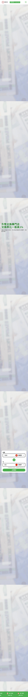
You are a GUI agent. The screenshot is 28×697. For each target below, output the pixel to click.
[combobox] (20, 455)
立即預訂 (14, 470)
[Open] (23, 455)
